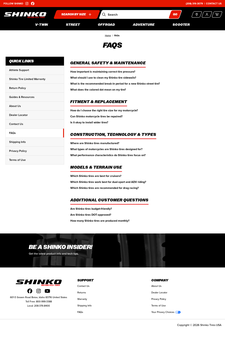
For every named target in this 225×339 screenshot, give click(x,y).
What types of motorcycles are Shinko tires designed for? (106, 149)
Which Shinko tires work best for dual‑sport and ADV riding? (108, 182)
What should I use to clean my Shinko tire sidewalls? (103, 78)
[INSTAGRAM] (27, 3)
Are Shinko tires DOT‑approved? (90, 215)
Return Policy (17, 88)
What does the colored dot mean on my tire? (98, 90)
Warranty (82, 299)
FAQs (12, 133)
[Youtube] (47, 291)
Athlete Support (19, 70)
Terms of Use (17, 160)
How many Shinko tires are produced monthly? (99, 221)
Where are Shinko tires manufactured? (94, 143)
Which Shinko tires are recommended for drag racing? (104, 188)
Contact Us (213, 3)
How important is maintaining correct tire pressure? (102, 72)
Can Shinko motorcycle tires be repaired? (96, 116)
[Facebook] (30, 291)
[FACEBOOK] (33, 3)
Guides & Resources (21, 97)
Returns (81, 292)
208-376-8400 (42, 305)
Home (108, 35)
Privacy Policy (18, 151)
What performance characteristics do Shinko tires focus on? (108, 155)
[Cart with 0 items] (217, 14)
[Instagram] (39, 291)
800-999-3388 (44, 301)
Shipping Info (17, 142)
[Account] (206, 14)
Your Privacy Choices (162, 312)
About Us (15, 106)
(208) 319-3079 (194, 3)
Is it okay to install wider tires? (89, 122)
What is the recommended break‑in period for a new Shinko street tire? (115, 84)
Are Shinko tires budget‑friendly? (91, 209)
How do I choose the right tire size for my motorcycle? (104, 110)
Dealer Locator (18, 115)
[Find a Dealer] (196, 14)
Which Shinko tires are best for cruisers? (95, 176)
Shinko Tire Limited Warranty (27, 79)
